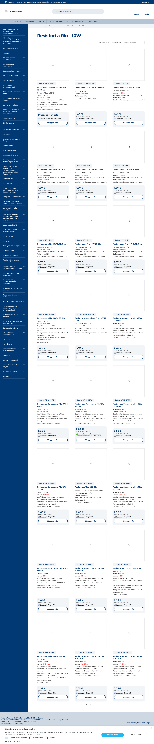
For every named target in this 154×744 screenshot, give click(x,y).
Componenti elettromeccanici (9, 86)
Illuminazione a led (10, 179)
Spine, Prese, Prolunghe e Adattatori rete (12, 322)
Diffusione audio (9, 118)
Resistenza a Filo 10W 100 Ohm (51, 170)
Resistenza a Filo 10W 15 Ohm (126, 170)
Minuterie (6, 241)
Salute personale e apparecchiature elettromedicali (10, 308)
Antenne (6, 53)
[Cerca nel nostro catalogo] (101, 11)
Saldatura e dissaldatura (12, 301)
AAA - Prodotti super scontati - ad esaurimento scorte (11, 31)
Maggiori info (52, 123)
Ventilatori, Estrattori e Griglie (11, 366)
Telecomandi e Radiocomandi (8, 334)
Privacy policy (6, 723)
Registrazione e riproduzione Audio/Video (12, 267)
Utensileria (7, 355)
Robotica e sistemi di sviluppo (11, 296)
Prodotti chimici (9, 250)
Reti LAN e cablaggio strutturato (11, 274)
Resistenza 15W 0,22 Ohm (86, 487)
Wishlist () (145, 2)
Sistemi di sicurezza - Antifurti (11, 316)
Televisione (7, 344)
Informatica (7, 183)
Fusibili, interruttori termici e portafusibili (11, 161)
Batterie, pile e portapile (12, 71)
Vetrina (6, 376)
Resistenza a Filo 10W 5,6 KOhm (89, 88)
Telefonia (6, 339)
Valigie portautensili (10, 360)
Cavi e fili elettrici (9, 80)
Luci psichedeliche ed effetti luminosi (11, 231)
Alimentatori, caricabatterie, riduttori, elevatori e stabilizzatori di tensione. (12, 41)
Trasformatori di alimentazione (9, 350)
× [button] (151, 728)
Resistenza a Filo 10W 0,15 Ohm (51, 656)
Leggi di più (36, 734)
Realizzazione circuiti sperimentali (11, 261)
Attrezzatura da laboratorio (9, 59)
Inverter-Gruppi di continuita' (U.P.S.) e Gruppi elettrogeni (10, 190)
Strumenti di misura (10, 328)
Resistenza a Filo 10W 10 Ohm (126, 88)
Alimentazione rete (10, 48)
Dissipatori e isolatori (11, 129)
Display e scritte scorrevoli (9, 124)
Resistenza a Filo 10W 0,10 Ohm (127, 568)
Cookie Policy (18, 723)
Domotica (6, 134)
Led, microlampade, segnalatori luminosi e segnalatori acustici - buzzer (11, 217)
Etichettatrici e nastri (11, 155)
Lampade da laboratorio (12, 197)
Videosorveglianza (10, 371)
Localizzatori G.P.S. (10, 225)
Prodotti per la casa (10, 255)
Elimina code (8, 146)
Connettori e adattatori (12, 105)
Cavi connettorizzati (10, 76)
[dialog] (77, 735)
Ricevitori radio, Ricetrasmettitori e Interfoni (10, 282)
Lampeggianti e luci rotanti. (10, 209)
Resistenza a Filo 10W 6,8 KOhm (127, 244)
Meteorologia (8, 236)
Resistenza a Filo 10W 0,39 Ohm (51, 318)
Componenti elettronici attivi (11, 93)
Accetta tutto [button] (112, 735)
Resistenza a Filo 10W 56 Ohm (88, 244)
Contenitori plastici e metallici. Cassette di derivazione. (11, 112)
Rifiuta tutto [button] (136, 735)
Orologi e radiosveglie (11, 246)
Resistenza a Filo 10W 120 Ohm (89, 170)
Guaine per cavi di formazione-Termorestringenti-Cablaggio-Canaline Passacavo (10, 170)
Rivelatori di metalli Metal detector (12, 289)
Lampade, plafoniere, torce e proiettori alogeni (12, 202)
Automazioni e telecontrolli (8, 65)
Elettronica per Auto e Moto (11, 140)
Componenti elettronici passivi (11, 99)
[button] (51, 741)
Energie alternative (10, 150)
